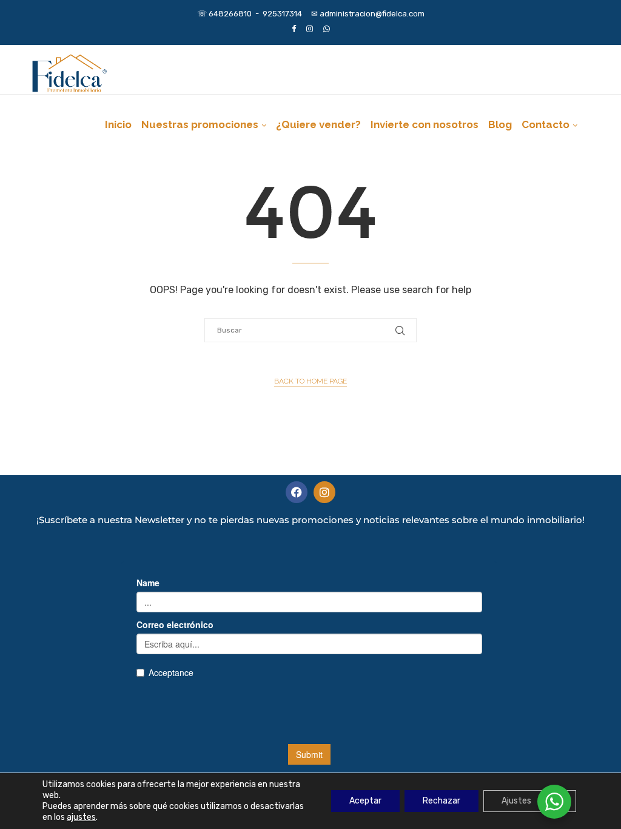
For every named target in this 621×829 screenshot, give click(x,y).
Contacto (545, 124)
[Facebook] (294, 28)
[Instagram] (309, 28)
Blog (500, 124)
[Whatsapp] (326, 28)
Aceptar (365, 801)
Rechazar (441, 801)
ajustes (81, 817)
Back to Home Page (310, 381)
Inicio (118, 124)
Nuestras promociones (199, 124)
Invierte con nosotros (424, 124)
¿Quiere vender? (318, 124)
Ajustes (516, 801)
